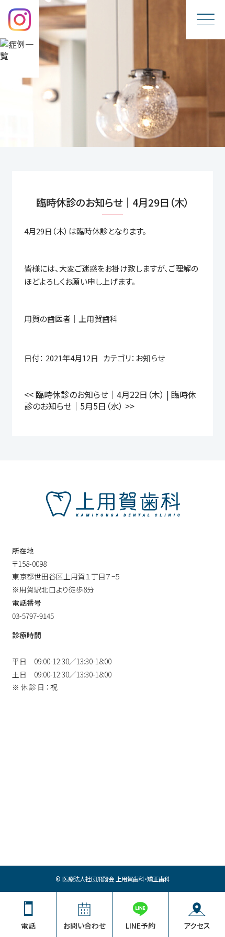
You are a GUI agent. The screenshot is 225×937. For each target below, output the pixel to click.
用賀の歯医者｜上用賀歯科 (71, 318)
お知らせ (150, 357)
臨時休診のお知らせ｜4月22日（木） (94, 394)
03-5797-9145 (33, 615)
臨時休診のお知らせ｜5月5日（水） (110, 400)
